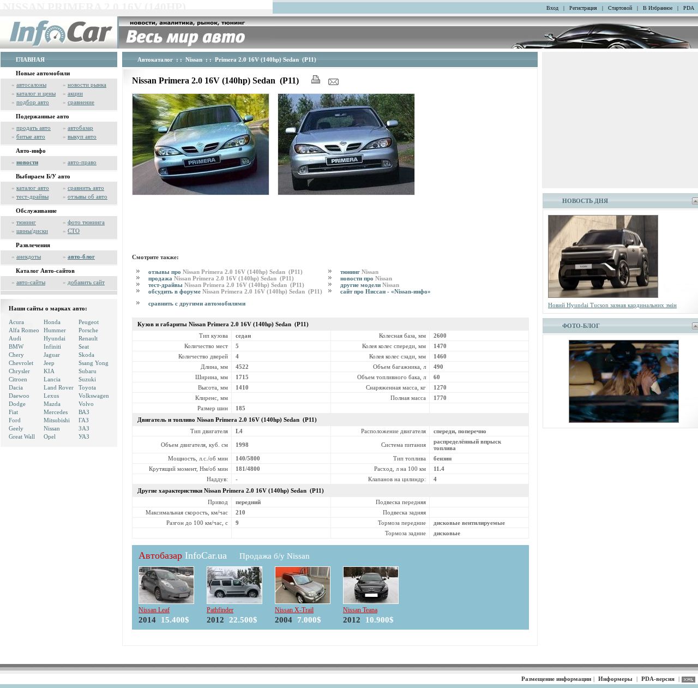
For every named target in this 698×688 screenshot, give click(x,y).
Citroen (18, 379)
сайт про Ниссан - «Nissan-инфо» (385, 291)
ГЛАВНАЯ (30, 59)
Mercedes (56, 412)
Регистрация (583, 8)
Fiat (13, 412)
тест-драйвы (32, 196)
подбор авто (32, 102)
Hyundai (54, 338)
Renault (88, 338)
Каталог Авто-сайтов (45, 270)
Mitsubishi (57, 420)
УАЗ (84, 436)
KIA (49, 371)
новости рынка (87, 84)
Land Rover (59, 387)
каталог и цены (36, 93)
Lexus (51, 395)
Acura (16, 322)
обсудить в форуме (236, 291)
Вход (552, 8)
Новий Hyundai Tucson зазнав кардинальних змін (612, 305)
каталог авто (32, 187)
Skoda (86, 354)
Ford (15, 420)
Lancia (52, 379)
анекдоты (28, 256)
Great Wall (22, 436)
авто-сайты (30, 282)
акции (75, 93)
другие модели (369, 285)
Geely (16, 428)
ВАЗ (84, 412)
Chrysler (19, 371)
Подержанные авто (42, 116)
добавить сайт (86, 282)
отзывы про (226, 271)
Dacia (16, 387)
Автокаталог (155, 59)
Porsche (88, 330)
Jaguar (52, 354)
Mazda (52, 403)
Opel (50, 436)
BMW (16, 346)
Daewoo (19, 395)
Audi (15, 338)
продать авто (33, 127)
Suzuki (87, 379)
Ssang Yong (94, 363)
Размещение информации (556, 678)
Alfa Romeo (24, 330)
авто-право (82, 162)
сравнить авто (86, 187)
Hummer (55, 330)
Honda (52, 322)
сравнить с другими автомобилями (196, 303)
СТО (74, 231)
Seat (84, 346)
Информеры (615, 678)
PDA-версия (658, 678)
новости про (366, 278)
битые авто (30, 136)
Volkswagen (94, 395)
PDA (688, 8)
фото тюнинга (86, 222)
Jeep (49, 363)
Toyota (87, 387)
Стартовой (620, 8)
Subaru (88, 371)
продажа (222, 278)
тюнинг (26, 222)
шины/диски (32, 231)
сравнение (81, 102)
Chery (16, 354)
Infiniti (52, 346)
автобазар (80, 127)
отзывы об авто (87, 196)
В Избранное (657, 8)
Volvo (86, 403)
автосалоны (31, 84)
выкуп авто (82, 136)
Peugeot (89, 322)
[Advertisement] (330, 222)
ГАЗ (84, 420)
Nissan (52, 428)
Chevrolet (21, 363)
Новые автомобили (43, 73)
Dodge (17, 403)
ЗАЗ (84, 428)
